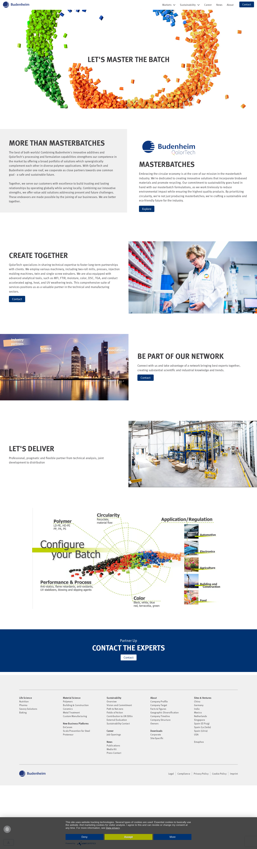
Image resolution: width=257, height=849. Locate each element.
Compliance (183, 773)
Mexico (198, 712)
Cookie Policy (219, 773)
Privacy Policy (201, 773)
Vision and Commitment (119, 705)
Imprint (234, 773)
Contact (17, 299)
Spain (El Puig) (202, 723)
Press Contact (114, 752)
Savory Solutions (28, 708)
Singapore (199, 719)
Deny (84, 836)
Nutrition (24, 701)
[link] (208, 5)
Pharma (23, 705)
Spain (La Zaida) (202, 727)
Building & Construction (76, 705)
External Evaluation (117, 719)
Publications (113, 745)
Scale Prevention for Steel (76, 730)
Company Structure (160, 719)
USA (196, 734)
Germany (198, 705)
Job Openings (114, 734)
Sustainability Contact (118, 723)
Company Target (158, 705)
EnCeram (67, 727)
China (197, 701)
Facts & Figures (158, 708)
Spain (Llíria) (201, 730)
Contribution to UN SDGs (120, 716)
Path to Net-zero (115, 708)
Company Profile (159, 701)
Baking (23, 712)
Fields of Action (115, 712)
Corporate (155, 734)
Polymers (68, 701)
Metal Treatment (71, 712)
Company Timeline (160, 716)
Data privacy (113, 827)
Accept (128, 836)
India (196, 708)
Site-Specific (156, 738)
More (173, 836)
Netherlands (200, 716)
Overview (112, 701)
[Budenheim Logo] (16, 5)
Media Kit (111, 749)
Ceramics (68, 708)
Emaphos (199, 741)
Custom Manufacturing (75, 716)
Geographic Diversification (164, 712)
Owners (154, 723)
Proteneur (68, 734)
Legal (171, 773)
